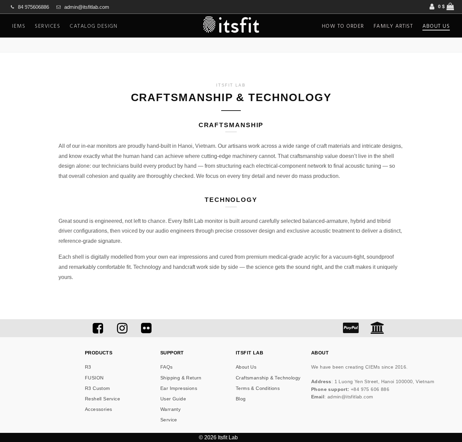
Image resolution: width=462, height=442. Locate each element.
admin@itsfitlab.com (86, 7)
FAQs (166, 367)
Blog (241, 398)
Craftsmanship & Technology (268, 377)
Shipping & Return (181, 377)
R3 (88, 367)
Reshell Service (102, 398)
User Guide (173, 398)
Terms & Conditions (258, 388)
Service (168, 419)
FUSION (94, 377)
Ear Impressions (178, 388)
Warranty (170, 409)
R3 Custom (97, 388)
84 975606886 (33, 7)
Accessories (98, 409)
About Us (246, 367)
